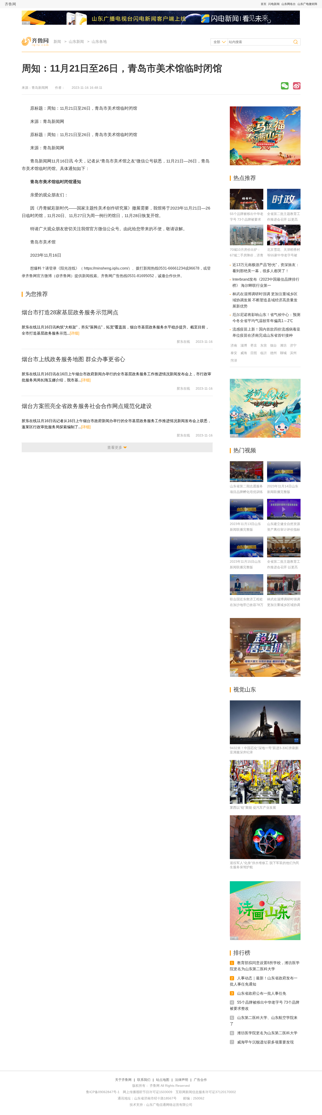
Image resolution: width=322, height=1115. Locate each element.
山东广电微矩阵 (307, 4)
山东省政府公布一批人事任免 (261, 993)
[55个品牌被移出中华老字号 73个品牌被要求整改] (246, 208)
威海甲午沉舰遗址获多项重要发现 (265, 1042)
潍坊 (283, 345)
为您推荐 (36, 294)
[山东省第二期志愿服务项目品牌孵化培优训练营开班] (246, 471)
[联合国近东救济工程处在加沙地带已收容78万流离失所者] (246, 584)
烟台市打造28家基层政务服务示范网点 (70, 312)
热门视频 (244, 450)
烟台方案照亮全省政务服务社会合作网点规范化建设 (87, 406)
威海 (243, 353)
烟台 (273, 345)
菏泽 (234, 360)
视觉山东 (244, 689)
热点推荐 (244, 178)
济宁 (293, 345)
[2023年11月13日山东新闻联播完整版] (246, 509)
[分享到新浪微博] (297, 85)
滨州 (293, 353)
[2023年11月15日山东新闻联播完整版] (246, 547)
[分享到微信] (285, 85)
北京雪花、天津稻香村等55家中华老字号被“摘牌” (283, 255)
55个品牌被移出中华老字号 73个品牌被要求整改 (246, 219)
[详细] (74, 333)
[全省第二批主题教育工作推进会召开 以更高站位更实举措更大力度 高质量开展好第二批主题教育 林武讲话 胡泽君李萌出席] (284, 208)
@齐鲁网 (63, 276)
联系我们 (143, 1080)
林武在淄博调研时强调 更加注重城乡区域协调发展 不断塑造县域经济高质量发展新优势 (264, 300)
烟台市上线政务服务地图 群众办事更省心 (73, 359)
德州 (273, 353)
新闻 (57, 42)
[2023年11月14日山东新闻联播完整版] (284, 471)
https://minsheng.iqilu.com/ (106, 268)
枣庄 (253, 345)
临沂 (263, 353)
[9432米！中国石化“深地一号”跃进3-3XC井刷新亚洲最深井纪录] (265, 722)
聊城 (283, 353)
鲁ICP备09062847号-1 (103, 1092)
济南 (234, 345)
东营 (263, 345)
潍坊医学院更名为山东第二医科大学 (267, 1033)
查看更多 (114, 447)
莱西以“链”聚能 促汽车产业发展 (253, 807)
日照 (253, 353)
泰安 (234, 353)
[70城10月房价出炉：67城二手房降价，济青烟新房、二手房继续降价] (246, 244)
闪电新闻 (274, 4)
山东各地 (99, 42)
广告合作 (200, 1080)
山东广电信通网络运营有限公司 (169, 1105)
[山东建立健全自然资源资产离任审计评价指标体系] (284, 509)
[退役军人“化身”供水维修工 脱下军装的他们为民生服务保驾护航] (265, 837)
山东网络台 (288, 4)
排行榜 (241, 952)
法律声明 (181, 1080)
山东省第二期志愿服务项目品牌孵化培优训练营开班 (246, 491)
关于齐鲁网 (123, 1080)
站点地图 (162, 1080)
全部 (217, 42)
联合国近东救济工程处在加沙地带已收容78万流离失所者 (246, 604)
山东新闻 (76, 42)
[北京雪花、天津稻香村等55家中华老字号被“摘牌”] (284, 244)
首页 (263, 4)
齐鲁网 (10, 4)
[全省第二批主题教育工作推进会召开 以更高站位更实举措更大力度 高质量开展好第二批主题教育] (284, 547)
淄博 (243, 345)
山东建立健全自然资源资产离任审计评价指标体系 (283, 529)
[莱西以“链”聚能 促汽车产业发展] (265, 782)
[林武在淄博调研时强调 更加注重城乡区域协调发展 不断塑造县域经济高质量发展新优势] (284, 584)
